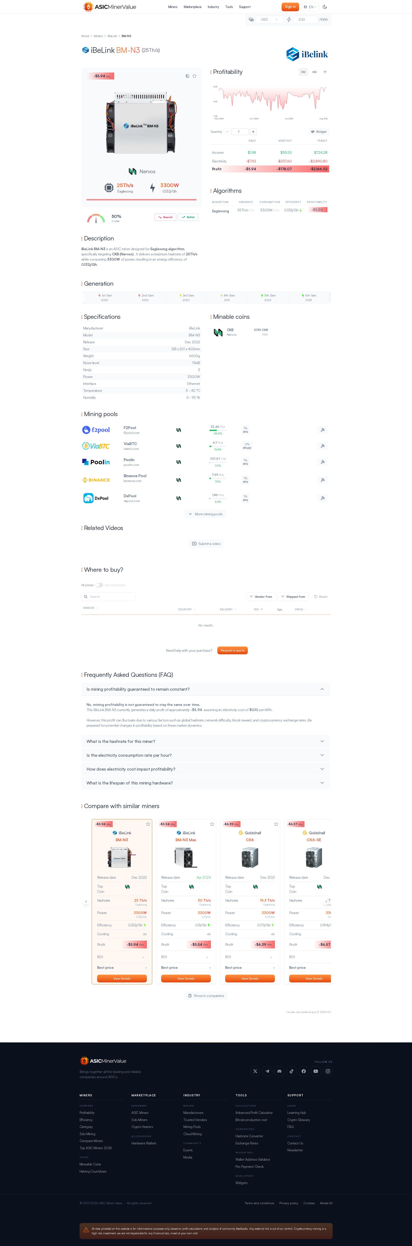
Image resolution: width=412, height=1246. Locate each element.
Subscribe (265, 627)
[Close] (286, 587)
